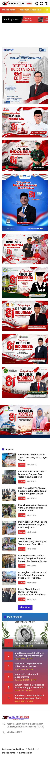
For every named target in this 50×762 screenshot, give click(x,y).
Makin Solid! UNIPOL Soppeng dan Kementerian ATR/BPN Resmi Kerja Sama (32, 524)
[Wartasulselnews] (17, 3)
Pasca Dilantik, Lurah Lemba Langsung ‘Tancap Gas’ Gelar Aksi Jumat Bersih (32, 474)
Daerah (22, 465)
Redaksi (32, 749)
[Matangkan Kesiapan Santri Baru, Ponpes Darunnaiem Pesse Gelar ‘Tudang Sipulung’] (9, 578)
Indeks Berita (8, 752)
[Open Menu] (41, 3)
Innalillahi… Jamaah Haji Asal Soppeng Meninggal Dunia (29, 697)
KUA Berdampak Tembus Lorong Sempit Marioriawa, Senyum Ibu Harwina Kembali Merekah (33, 559)
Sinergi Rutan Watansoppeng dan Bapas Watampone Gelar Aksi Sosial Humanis (32, 542)
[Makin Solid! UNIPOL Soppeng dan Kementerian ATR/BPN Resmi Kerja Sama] (9, 528)
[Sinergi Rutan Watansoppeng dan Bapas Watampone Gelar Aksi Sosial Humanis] (9, 544)
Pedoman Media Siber (13, 749)
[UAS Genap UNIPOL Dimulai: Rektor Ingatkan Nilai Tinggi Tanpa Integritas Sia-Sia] (9, 494)
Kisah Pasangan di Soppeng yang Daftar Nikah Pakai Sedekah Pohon (32, 508)
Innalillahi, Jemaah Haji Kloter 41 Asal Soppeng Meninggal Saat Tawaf (29, 654)
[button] (36, 3)
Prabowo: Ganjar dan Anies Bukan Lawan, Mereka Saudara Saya (28, 665)
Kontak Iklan (25, 752)
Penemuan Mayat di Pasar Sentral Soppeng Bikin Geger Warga (32, 457)
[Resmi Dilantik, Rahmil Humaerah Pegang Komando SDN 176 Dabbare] (9, 595)
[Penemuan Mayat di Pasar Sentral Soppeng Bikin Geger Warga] (9, 460)
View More (25, 607)
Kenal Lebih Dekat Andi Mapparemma (26, 675)
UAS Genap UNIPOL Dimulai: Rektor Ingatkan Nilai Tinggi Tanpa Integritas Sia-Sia (32, 491)
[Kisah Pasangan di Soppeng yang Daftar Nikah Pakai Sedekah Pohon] (9, 511)
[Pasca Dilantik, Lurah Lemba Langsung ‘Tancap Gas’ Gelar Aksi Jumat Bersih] (9, 477)
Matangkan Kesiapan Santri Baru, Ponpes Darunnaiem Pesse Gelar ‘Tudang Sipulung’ (32, 576)
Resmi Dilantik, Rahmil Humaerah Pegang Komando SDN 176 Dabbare (32, 592)
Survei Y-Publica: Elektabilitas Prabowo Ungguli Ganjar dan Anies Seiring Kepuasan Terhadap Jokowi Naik (29, 686)
